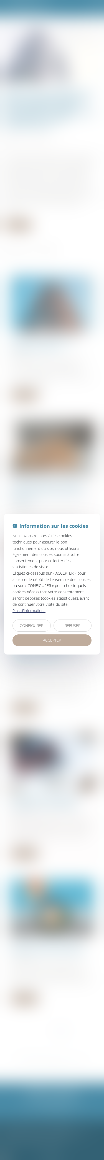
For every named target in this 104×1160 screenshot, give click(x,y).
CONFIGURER (31, 625)
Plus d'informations (28, 610)
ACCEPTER (52, 640)
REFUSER (72, 625)
